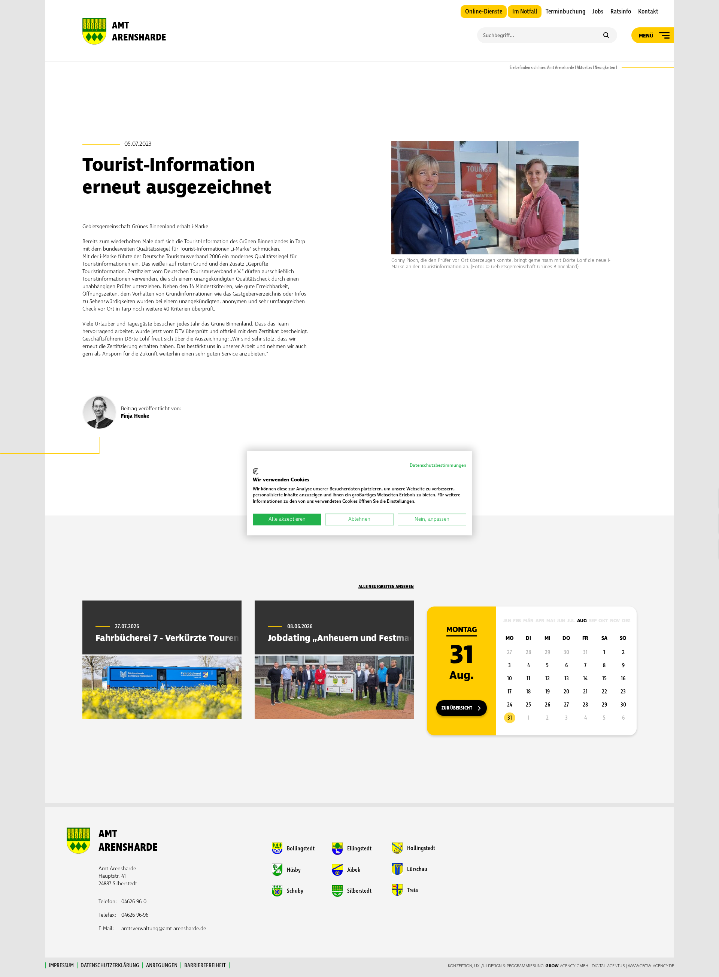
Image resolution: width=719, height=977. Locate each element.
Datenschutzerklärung (110, 965)
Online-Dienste (483, 11)
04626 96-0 (133, 901)
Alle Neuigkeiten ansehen (386, 586)
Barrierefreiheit (205, 965)
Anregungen (162, 965)
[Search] (606, 35)
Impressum (61, 965)
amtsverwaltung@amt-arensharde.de (163, 928)
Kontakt (648, 11)
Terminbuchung (565, 11)
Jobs (597, 11)
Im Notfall (524, 11)
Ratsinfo (620, 11)
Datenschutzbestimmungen (438, 465)
